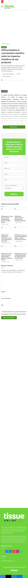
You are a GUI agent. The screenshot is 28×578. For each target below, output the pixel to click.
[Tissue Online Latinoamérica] (9, 6)
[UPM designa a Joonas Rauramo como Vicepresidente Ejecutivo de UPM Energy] (7, 211)
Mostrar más (13, 127)
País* (5, 180)
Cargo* (6, 174)
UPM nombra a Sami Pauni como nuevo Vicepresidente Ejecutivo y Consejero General (6, 256)
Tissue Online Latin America (8, 74)
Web (2, 305)
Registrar (14, 194)
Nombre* (6, 157)
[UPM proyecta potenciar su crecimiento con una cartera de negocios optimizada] (7, 230)
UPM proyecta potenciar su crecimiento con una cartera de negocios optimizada (6, 238)
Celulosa (7, 43)
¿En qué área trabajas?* (10, 185)
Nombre (3, 291)
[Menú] (2, 7)
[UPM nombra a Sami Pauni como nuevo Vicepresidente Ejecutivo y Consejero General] (7, 248)
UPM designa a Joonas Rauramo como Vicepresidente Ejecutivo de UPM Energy (7, 219)
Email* (5, 163)
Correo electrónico (6, 298)
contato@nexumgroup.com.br (8, 560)
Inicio (3, 43)
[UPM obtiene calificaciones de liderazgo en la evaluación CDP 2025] (21, 211)
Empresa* (6, 168)
